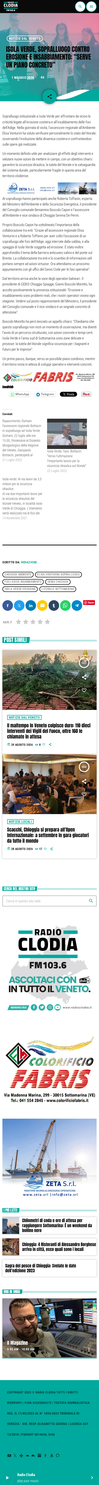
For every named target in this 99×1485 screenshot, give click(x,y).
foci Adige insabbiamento (23, 582)
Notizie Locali (20, 822)
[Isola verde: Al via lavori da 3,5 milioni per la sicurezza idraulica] (24, 498)
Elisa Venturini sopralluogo (58, 574)
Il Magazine (17, 1343)
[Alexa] (58, 1456)
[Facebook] (45, 1456)
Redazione (29, 562)
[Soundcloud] (27, 1456)
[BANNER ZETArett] (49, 193)
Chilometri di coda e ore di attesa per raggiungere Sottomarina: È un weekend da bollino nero (57, 1225)
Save (91, 602)
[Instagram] (39, 1456)
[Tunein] (21, 1456)
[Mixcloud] (33, 1456)
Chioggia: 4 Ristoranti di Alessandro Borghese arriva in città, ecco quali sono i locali (59, 1246)
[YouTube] (9, 1456)
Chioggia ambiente (18, 574)
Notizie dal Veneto (25, 38)
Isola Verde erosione (20, 589)
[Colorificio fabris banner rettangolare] (49, 381)
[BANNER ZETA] (49, 1196)
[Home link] (10, 6)
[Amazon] (52, 1456)
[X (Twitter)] (15, 1456)
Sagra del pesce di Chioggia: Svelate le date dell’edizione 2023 (40, 1268)
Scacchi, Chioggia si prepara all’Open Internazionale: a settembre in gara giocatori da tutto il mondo (48, 835)
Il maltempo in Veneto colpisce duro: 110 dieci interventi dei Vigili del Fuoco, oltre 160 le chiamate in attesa (49, 731)
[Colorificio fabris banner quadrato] (49, 1107)
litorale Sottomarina (58, 589)
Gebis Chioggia (58, 582)
